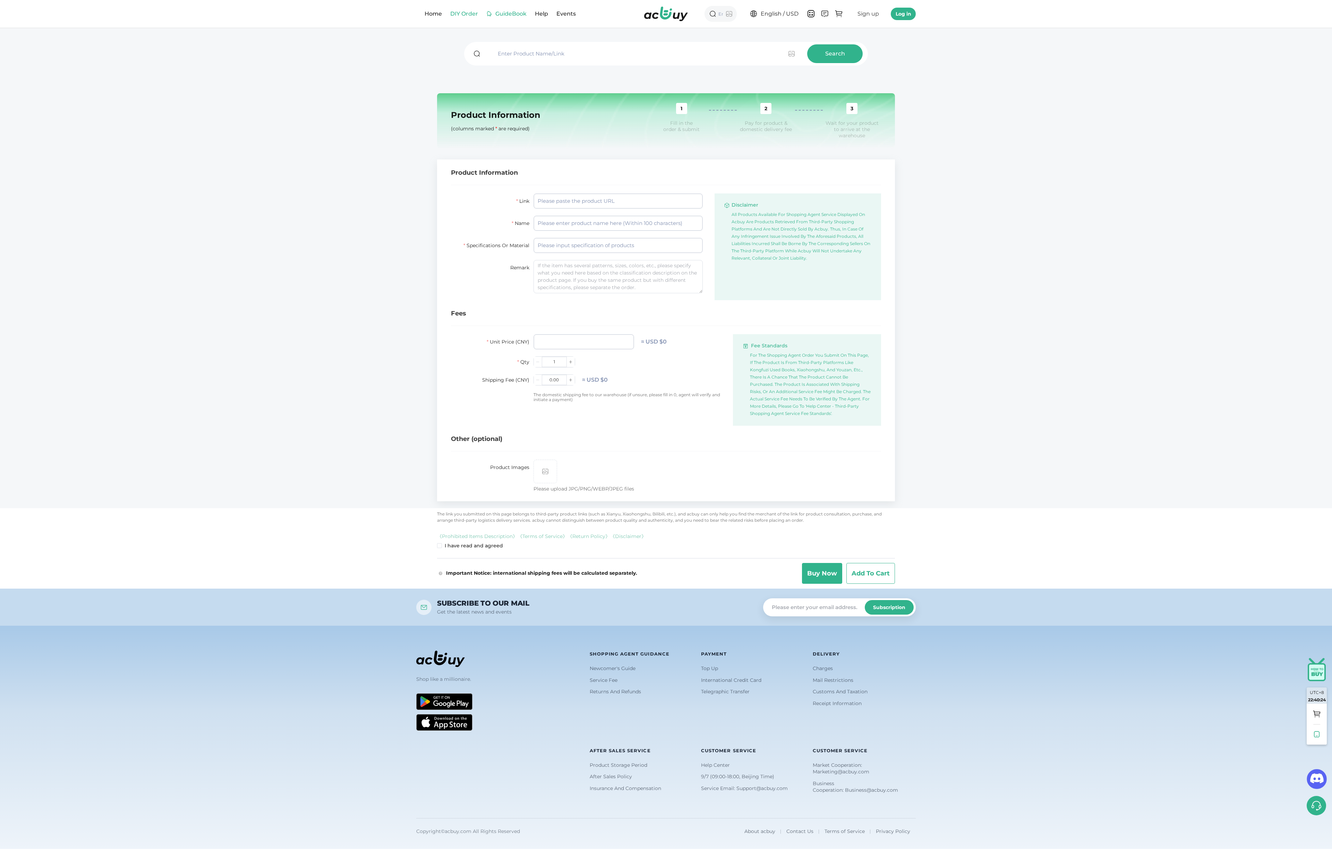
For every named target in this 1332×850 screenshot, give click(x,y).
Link (524, 201)
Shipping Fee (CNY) (505, 380)
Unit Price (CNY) (509, 342)
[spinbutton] (584, 341)
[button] (825, 14)
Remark (519, 267)
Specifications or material (498, 245)
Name (522, 223)
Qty (524, 362)
